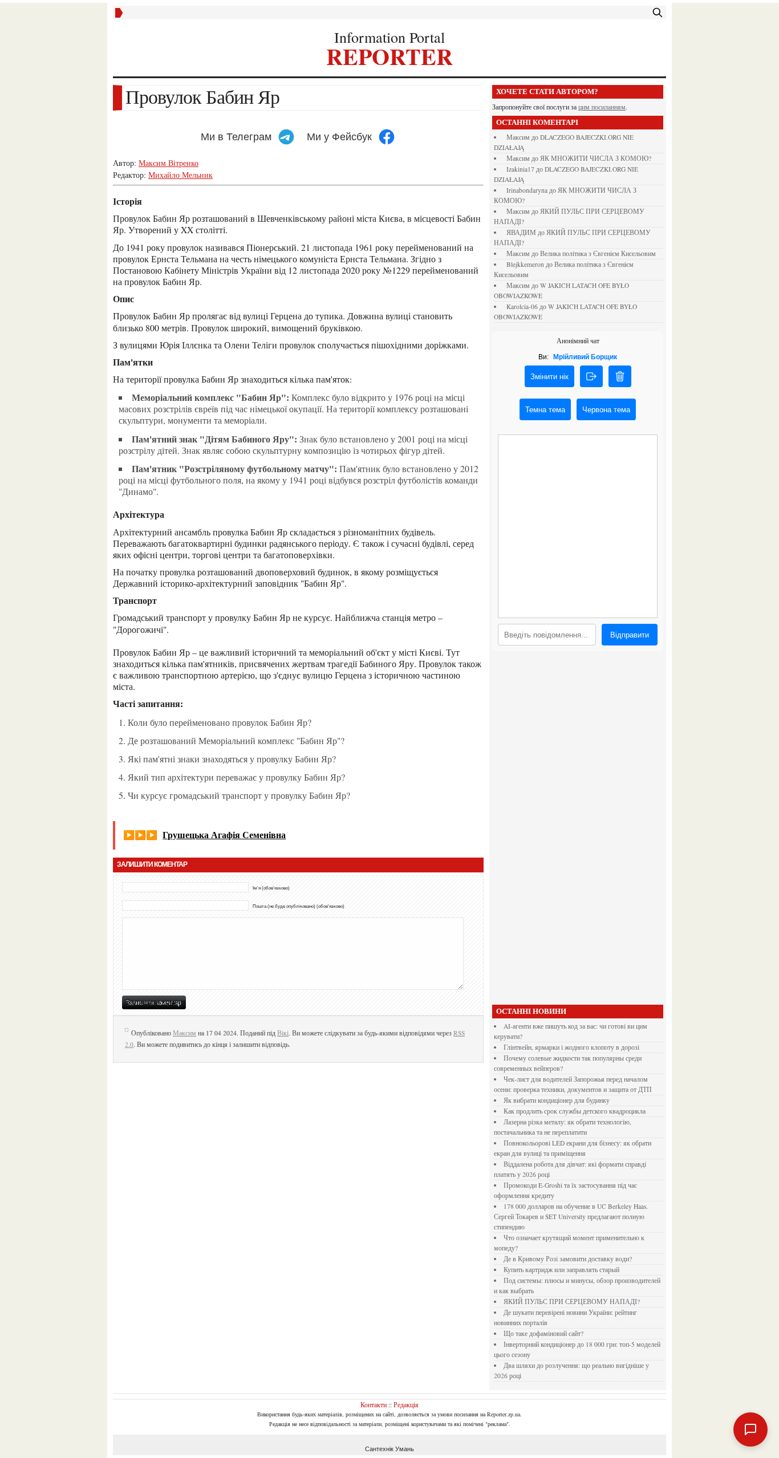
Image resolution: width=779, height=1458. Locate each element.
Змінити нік (549, 376)
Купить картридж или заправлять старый (561, 1269)
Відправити (629, 635)
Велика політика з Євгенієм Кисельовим (598, 253)
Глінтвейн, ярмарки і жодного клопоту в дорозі (571, 1047)
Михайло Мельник (180, 174)
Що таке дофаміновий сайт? (543, 1333)
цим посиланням (602, 107)
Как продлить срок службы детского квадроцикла (575, 1111)
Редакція (406, 1404)
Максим (184, 1033)
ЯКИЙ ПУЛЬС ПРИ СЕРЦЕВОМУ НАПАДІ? (572, 1301)
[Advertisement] (577, 831)
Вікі (283, 1033)
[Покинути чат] (591, 376)
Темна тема (545, 409)
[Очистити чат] (619, 376)
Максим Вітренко (168, 162)
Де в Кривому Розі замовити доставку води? (568, 1258)
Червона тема (606, 409)
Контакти (373, 1404)
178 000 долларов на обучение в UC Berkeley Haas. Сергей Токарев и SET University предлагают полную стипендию (571, 1216)
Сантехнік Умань (389, 1448)
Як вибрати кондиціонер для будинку (557, 1100)
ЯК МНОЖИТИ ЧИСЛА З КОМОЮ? (595, 158)
